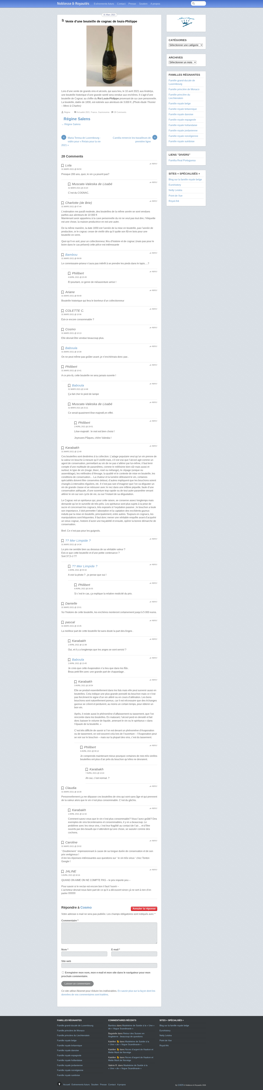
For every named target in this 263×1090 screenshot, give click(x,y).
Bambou (71, 254)
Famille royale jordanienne (183, 130)
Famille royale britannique (183, 109)
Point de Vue (175, 195)
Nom (64, 949)
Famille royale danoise (181, 114)
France (94, 112)
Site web (66, 961)
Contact (121, 3)
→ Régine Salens (71, 124)
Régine (67, 112)
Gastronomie (103, 112)
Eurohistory (175, 185)
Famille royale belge (180, 103)
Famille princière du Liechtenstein (73, 1035)
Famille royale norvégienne (183, 136)
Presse (132, 3)
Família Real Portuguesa (182, 160)
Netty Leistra (175, 190)
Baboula (71, 348)
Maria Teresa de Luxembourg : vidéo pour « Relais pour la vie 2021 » (81, 141)
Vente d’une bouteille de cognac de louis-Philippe (101, 21)
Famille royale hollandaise (183, 125)
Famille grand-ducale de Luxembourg (75, 1025)
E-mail (115, 949)
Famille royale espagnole (182, 119)
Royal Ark (174, 201)
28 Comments (120, 112)
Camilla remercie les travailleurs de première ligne (134, 139)
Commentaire (69, 920)
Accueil (66, 1084)
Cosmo (86, 907)
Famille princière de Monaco (184, 89)
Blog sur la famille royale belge (185, 179)
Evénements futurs (104, 3)
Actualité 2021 (83, 112)
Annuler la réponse (144, 908)
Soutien (143, 3)
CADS (181, 1085)
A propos (155, 3)
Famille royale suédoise (182, 141)
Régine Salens (77, 119)
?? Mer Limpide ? (78, 540)
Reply (154, 164)
